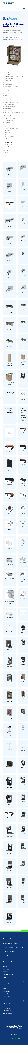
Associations (6, 994)
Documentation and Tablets (11, 102)
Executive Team (7, 991)
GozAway (6, 95)
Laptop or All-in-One (9, 104)
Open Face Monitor (9, 136)
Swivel (6, 138)
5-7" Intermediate (8, 120)
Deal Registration (7, 1013)
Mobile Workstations (8, 951)
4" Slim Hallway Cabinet (10, 118)
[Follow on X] (12, 1038)
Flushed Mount (8, 144)
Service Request (7, 1010)
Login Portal (6, 966)
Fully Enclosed (7, 132)
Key (5, 154)
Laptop (6, 134)
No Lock (6, 156)
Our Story (5, 988)
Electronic (6, 152)
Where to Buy (6, 969)
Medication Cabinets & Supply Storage (13, 947)
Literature (5, 972)
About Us (6, 984)
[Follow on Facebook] (8, 1038)
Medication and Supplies (10, 106)
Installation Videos (8, 974)
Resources (6, 962)
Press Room (6, 977)
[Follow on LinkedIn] (15, 1038)
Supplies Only (7, 108)
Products (6, 939)
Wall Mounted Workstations (10, 943)
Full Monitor (7, 130)
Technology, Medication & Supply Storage (14, 112)
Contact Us (7, 1003)
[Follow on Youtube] (19, 1038)
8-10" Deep (7, 122)
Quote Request (7, 1008)
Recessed (6, 146)
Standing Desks (7, 955)
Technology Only (8, 110)
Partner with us (7, 996)
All (5, 93)
